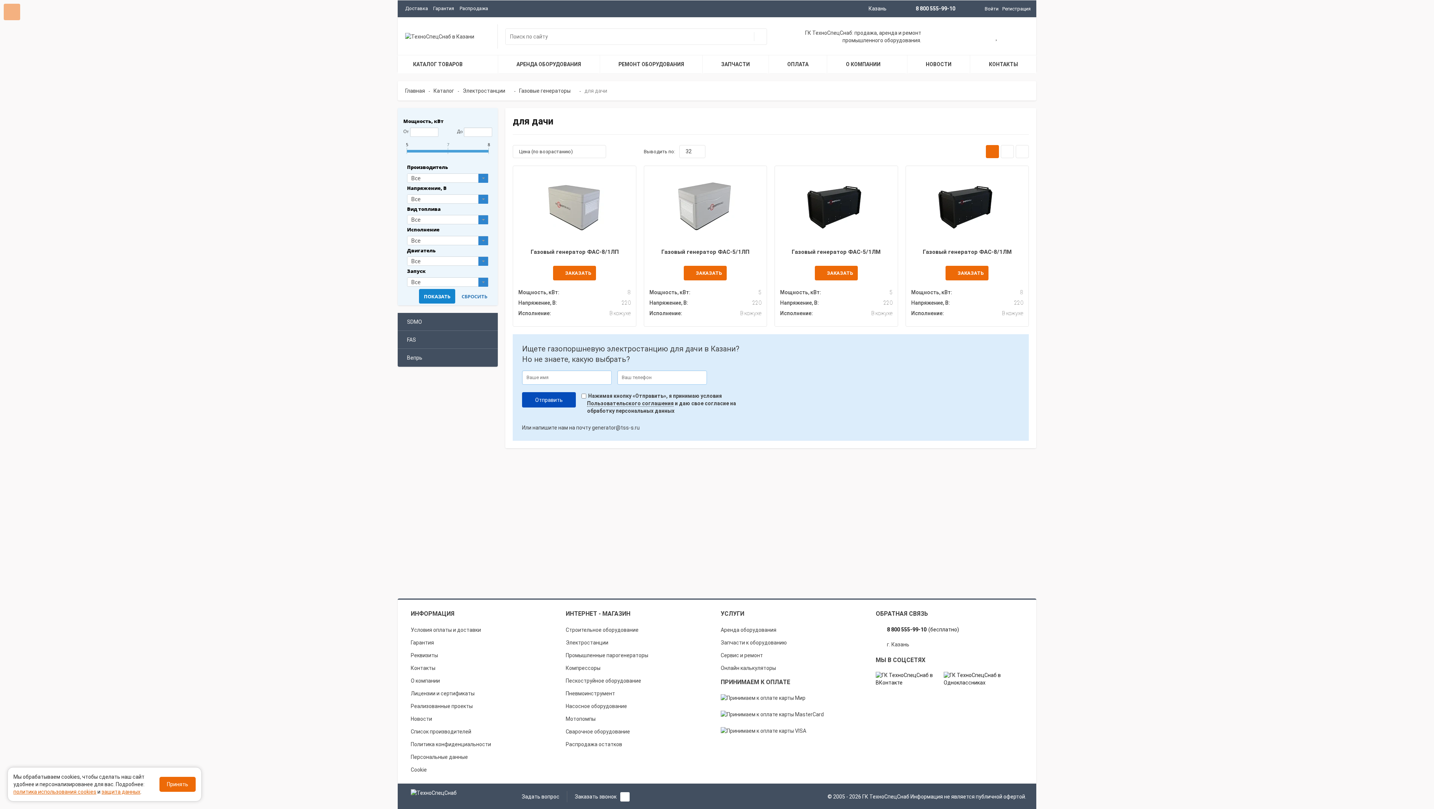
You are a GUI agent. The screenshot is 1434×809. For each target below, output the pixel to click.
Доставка (416, 8)
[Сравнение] (1021, 37)
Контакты (423, 668)
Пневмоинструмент (590, 693)
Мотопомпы (581, 719)
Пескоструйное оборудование (603, 681)
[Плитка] (992, 151)
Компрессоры (583, 668)
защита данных (121, 792)
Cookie (419, 770)
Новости (421, 719)
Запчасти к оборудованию (754, 643)
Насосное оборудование (596, 706)
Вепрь (414, 358)
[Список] (1007, 151)
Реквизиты (424, 655)
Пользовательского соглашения (630, 403)
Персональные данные (439, 757)
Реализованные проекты (442, 706)
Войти (992, 9)
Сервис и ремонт (742, 655)
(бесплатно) (923, 630)
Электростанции (587, 643)
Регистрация (1016, 9)
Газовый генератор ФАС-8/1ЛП (575, 252)
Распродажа (474, 8)
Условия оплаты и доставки (446, 630)
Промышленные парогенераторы (607, 655)
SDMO (414, 322)
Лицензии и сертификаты (443, 693)
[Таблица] (1022, 151)
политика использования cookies (54, 792)
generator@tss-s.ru (616, 428)
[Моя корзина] (973, 37)
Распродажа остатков (594, 744)
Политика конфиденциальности (451, 744)
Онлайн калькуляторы (748, 668)
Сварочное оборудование (598, 732)
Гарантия (443, 8)
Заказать (578, 273)
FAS (411, 340)
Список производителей (441, 732)
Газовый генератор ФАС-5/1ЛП (705, 252)
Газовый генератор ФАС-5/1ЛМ (836, 252)
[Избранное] (997, 37)
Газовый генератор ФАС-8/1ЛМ (967, 252)
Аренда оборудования (748, 630)
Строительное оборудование (602, 630)
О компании (425, 681)
